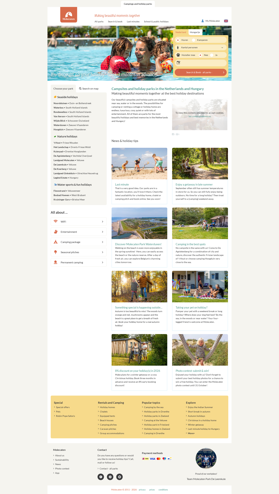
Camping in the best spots (191, 244)
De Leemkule (65, 164)
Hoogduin (70, 129)
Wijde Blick (71, 120)
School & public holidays (156, 21)
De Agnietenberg (73, 155)
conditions (163, 489)
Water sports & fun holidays (74, 184)
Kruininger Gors (69, 199)
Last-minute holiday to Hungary (204, 428)
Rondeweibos (72, 112)
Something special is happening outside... (138, 307)
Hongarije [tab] (195, 32)
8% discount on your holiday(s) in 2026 (137, 370)
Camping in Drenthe (154, 433)
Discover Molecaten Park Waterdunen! (138, 244)
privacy (142, 489)
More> (191, 433)
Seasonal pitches (70, 252)
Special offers (63, 407)
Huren (184, 40)
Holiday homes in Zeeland (157, 428)
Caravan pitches (108, 428)
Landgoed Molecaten (69, 160)
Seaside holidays (67, 97)
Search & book (115, 21)
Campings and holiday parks (138, 3)
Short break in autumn (199, 411)
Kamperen (201, 40)
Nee (206, 55)
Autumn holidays (196, 416)
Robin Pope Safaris (65, 416)
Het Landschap (72, 147)
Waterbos (71, 107)
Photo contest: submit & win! (192, 370)
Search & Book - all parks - (199, 72)
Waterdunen (71, 125)
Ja (216, 55)
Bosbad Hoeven (70, 195)
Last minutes (133, 21)
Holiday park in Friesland (156, 424)
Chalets (104, 411)
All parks (99, 21)
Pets (58, 411)
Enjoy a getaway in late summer (194, 184)
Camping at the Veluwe (155, 420)
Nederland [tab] (181, 32)
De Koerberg (65, 169)
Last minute (122, 184)
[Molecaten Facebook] (101, 477)
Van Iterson (71, 116)
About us (59, 455)
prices (152, 489)
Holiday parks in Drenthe (156, 411)
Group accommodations (112, 433)
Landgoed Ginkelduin (76, 173)
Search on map (90, 88)
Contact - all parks (109, 468)
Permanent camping (72, 262)
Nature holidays (67, 136)
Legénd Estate (66, 177)
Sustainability (62, 459)
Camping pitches (108, 424)
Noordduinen (72, 103)
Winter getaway (196, 424)
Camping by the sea (153, 407)
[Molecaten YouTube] (119, 477)
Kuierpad (70, 151)
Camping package (70, 241)
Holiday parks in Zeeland (156, 416)
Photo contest (62, 468)
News (58, 464)
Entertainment (69, 231)
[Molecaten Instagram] (110, 477)
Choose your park (63, 88)
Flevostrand (67, 190)
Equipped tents (107, 416)
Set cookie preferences (199, 116)
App (57, 473)
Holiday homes (107, 407)
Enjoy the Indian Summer (200, 407)
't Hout (66, 142)
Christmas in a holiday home (202, 420)
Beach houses (107, 420)
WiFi (63, 221)
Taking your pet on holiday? (191, 307)
